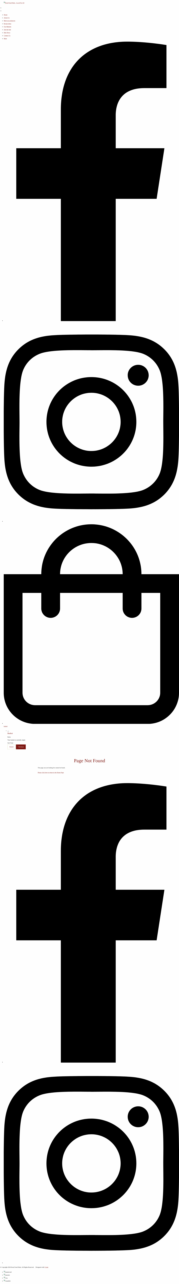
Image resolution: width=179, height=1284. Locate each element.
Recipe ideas (7, 24)
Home (5, 15)
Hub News (7, 32)
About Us (7, 18)
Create (46, 1267)
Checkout (21, 747)
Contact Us (7, 35)
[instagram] (91, 521)
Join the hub (7, 29)
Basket (12, 747)
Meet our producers (9, 21)
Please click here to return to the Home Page (51, 772)
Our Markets (7, 27)
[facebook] (91, 320)
